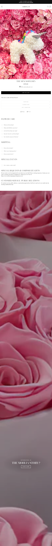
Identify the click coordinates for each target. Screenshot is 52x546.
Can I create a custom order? (10, 165)
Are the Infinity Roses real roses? (10, 131)
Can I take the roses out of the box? (11, 137)
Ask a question (26, 107)
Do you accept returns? (8, 154)
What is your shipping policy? (10, 151)
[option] (26, 2)
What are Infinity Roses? (9, 125)
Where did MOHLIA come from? (10, 128)
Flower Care (26, 104)
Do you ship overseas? (8, 148)
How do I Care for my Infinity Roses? (11, 134)
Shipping (26, 101)
